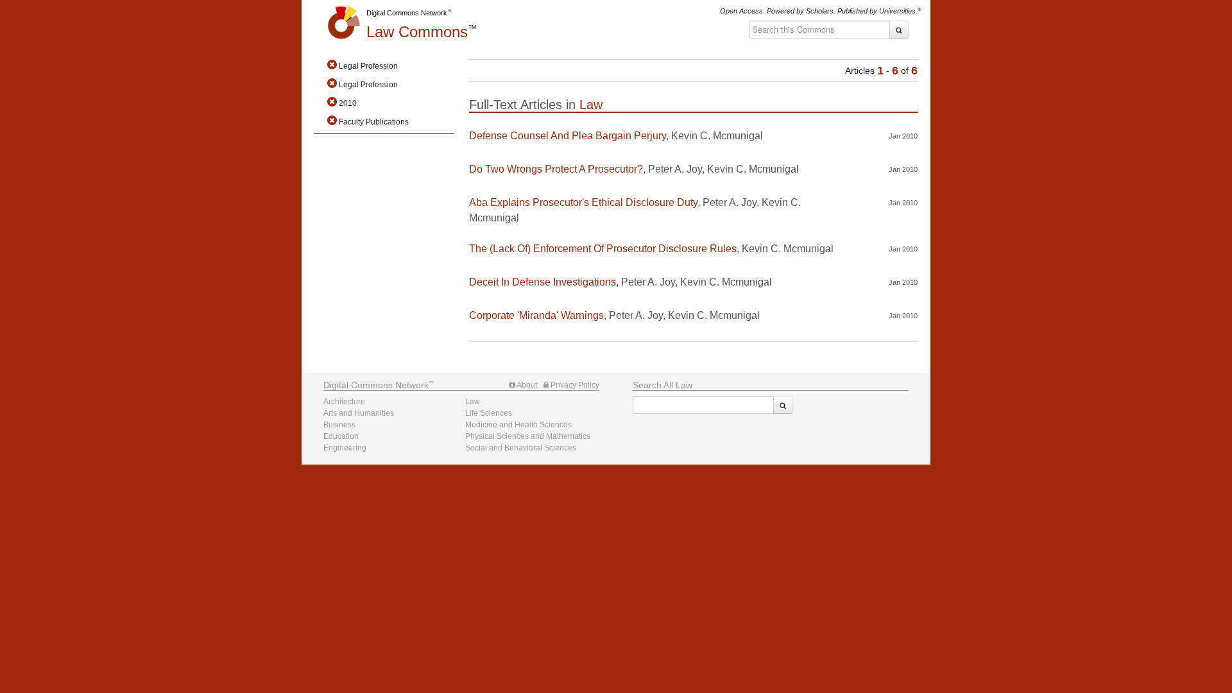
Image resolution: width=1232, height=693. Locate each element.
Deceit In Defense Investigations (542, 282)
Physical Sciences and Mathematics (527, 436)
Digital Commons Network (406, 13)
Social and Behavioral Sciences (520, 447)
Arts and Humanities (358, 413)
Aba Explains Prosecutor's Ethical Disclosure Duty (583, 202)
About (526, 385)
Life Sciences (488, 413)
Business (339, 424)
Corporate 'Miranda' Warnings (536, 315)
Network (376, 385)
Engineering (344, 447)
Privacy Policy (574, 385)
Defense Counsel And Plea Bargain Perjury (567, 135)
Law (417, 31)
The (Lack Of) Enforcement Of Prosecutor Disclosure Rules (603, 248)
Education (341, 436)
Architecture (344, 401)
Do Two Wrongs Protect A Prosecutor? (556, 169)
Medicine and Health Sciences (518, 424)
